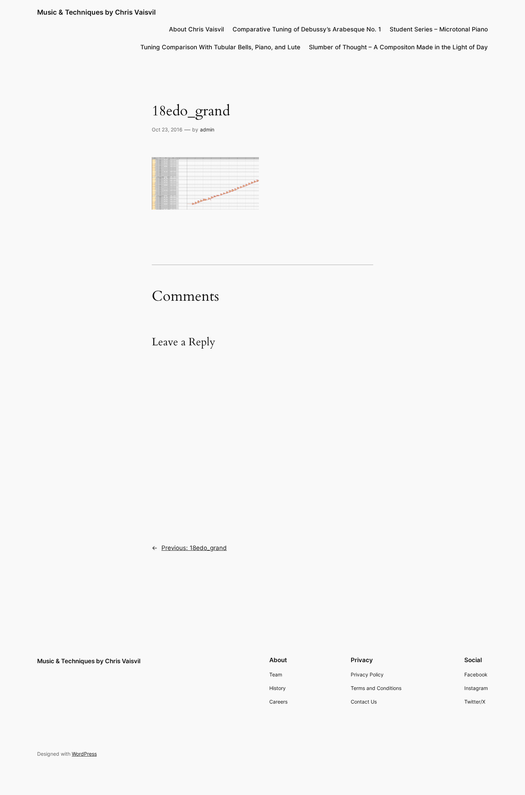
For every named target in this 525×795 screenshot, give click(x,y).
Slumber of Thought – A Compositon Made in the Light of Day (398, 47)
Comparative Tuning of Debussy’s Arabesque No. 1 (306, 29)
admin (207, 129)
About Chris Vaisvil (196, 29)
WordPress (84, 754)
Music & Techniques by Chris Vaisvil (96, 12)
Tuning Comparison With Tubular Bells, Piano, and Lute (220, 47)
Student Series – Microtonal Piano (439, 29)
